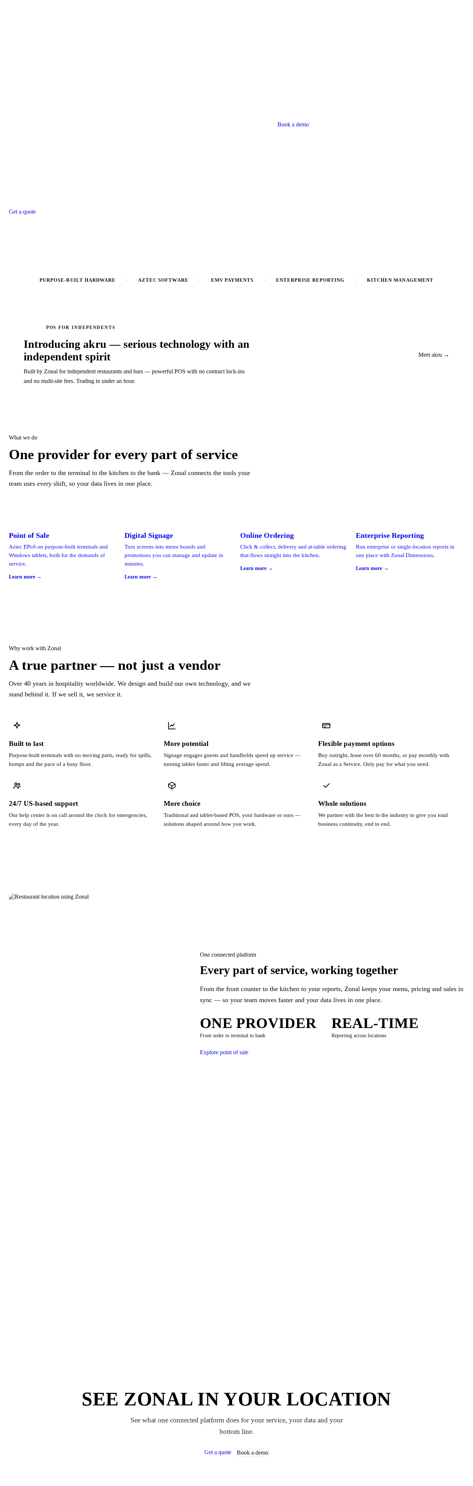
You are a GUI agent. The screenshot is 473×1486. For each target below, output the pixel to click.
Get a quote (22, 211)
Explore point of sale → (69, 212)
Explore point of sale (224, 1052)
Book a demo (293, 124)
